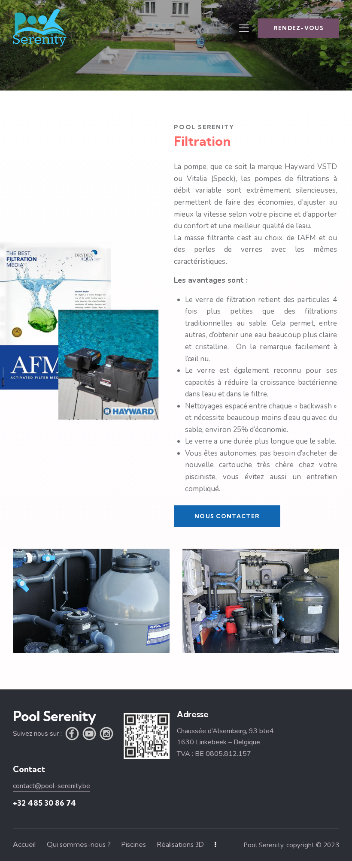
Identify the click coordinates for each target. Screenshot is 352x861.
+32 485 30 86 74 (44, 803)
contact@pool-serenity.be (51, 786)
